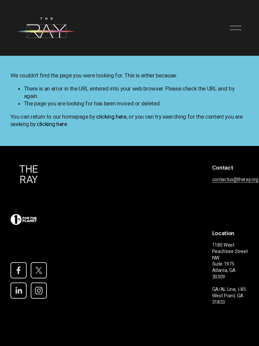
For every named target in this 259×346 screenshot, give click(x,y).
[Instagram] (39, 290)
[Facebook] (18, 270)
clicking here (111, 116)
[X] (39, 270)
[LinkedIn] (18, 290)
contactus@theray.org (235, 179)
